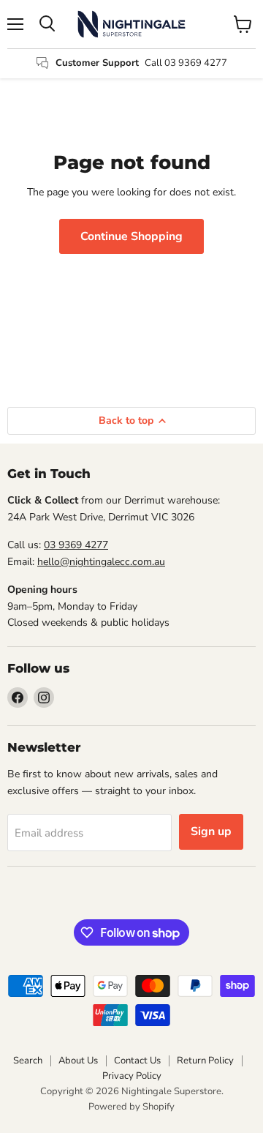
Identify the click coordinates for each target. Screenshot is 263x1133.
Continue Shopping (131, 236)
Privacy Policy (131, 1075)
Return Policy (205, 1060)
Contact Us (137, 1060)
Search (27, 1060)
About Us (78, 1060)
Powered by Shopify (131, 1106)
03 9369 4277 (76, 545)
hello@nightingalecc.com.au (101, 562)
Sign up (211, 831)
